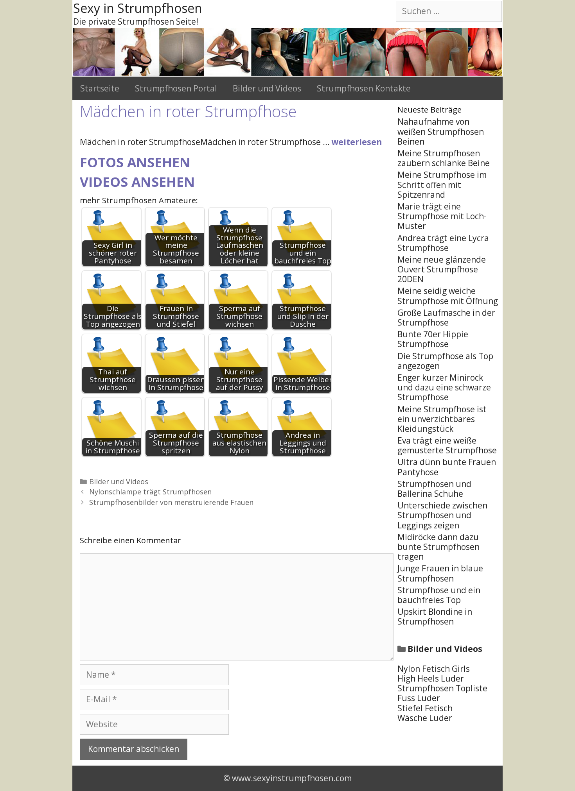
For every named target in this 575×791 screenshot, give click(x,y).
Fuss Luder (418, 698)
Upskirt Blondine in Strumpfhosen (434, 616)
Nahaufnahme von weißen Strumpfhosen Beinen (440, 131)
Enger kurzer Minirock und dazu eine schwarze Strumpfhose (444, 387)
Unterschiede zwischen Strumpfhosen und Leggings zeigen (442, 515)
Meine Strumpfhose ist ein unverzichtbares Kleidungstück (442, 419)
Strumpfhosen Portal (176, 88)
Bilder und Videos (267, 88)
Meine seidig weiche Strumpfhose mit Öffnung (447, 295)
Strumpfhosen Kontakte (364, 88)
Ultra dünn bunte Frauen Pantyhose (446, 466)
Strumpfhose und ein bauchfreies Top (438, 595)
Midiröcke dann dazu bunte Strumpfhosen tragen (438, 547)
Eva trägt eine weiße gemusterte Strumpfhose (447, 445)
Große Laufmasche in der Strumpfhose (446, 317)
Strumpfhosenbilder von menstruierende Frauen (171, 502)
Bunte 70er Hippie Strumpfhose (432, 339)
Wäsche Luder (424, 717)
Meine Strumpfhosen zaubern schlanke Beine (443, 158)
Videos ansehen (137, 182)
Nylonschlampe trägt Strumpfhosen (150, 491)
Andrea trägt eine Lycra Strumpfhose (443, 243)
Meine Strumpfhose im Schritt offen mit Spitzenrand (442, 184)
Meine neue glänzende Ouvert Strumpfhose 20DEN (441, 269)
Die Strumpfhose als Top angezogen (445, 361)
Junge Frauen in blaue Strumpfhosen (440, 573)
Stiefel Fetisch (425, 708)
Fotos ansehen (135, 162)
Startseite (99, 88)
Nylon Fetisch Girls (433, 668)
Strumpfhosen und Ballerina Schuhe (434, 488)
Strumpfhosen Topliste (442, 688)
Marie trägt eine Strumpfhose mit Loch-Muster (442, 216)
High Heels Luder (430, 678)
